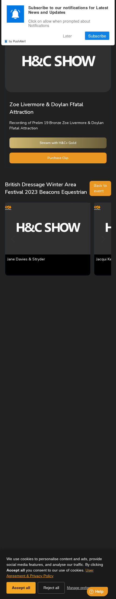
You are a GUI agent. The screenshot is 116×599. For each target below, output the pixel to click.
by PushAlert (17, 41)
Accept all (21, 588)
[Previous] (13, 239)
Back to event (100, 188)
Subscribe (97, 36)
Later (67, 36)
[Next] (102, 239)
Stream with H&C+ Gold (58, 143)
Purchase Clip (58, 158)
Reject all (51, 588)
